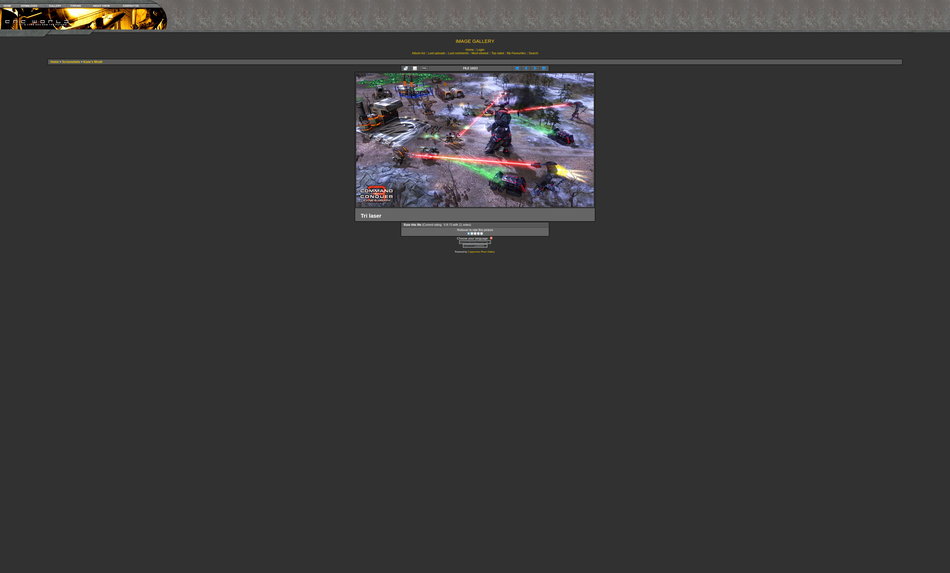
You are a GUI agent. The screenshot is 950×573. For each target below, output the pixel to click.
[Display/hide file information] (414, 68)
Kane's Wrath (92, 62)
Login (480, 50)
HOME (7, 5)
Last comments (458, 53)
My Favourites (516, 53)
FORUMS (76, 5)
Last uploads (436, 53)
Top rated (497, 53)
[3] (475, 233)
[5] (481, 233)
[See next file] (535, 68)
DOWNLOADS (29, 5)
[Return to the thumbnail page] (405, 68)
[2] (472, 233)
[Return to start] (516, 68)
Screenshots (71, 62)
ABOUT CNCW (101, 5)
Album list (418, 53)
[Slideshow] (424, 68)
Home (470, 50)
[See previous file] (526, 68)
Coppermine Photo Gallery (481, 252)
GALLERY (55, 5)
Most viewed (480, 53)
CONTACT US (131, 5)
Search (533, 53)
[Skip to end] (544, 68)
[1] (468, 233)
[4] (478, 233)
